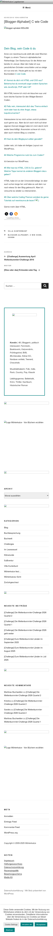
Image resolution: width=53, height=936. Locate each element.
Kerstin (24, 17)
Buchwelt (8, 538)
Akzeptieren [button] (41, 924)
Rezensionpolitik (11, 870)
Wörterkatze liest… (12, 571)
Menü (28, 7)
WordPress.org (11, 832)
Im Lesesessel (10, 549)
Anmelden (8, 816)
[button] (6, 214)
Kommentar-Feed (12, 827)
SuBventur (8, 560)
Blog (6, 527)
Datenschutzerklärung (14, 867)
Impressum (9, 860)
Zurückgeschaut (11, 582)
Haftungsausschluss (13, 863)
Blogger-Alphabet (18, 235)
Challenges (9, 543)
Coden (11, 237)
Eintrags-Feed (10, 821)
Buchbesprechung (12, 532)
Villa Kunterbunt (17, 231)
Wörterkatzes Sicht (12, 576)
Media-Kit (8, 877)
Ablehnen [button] (9, 930)
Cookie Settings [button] (11, 924)
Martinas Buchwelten (13, 691)
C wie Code (36, 235)
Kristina (7, 700)
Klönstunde (9, 554)
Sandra (7, 709)
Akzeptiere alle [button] (27, 924)
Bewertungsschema (13, 873)
